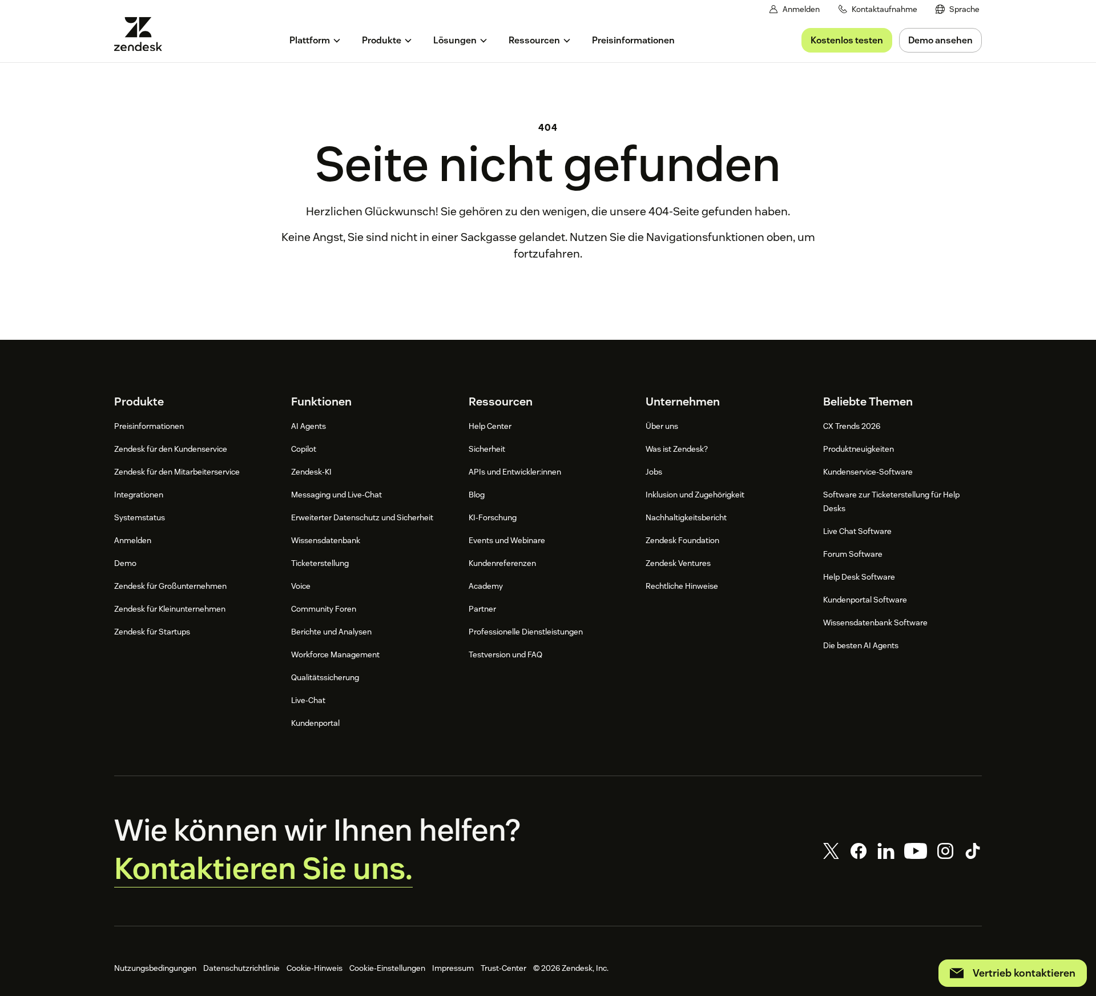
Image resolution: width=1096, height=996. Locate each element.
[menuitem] (958, 9)
